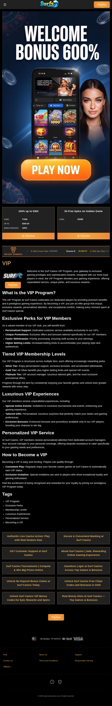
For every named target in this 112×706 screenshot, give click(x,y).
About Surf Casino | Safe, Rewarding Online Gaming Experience (83, 553)
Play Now (102, 4)
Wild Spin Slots (87, 251)
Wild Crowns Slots (29, 251)
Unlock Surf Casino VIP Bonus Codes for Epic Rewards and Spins (28, 598)
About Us (43, 655)
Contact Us (8, 661)
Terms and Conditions (48, 661)
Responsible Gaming (84, 661)
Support (78, 655)
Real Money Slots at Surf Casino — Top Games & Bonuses (83, 598)
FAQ (5, 655)
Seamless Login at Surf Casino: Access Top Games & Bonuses (83, 568)
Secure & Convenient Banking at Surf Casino (84, 538)
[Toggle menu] (5, 4)
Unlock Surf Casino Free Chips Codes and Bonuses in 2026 (83, 583)
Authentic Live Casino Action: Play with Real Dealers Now (28, 538)
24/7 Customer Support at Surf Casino (28, 553)
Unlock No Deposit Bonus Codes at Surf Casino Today (28, 583)
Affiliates (7, 667)
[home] (50, 7)
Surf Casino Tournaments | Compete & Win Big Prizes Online (28, 568)
